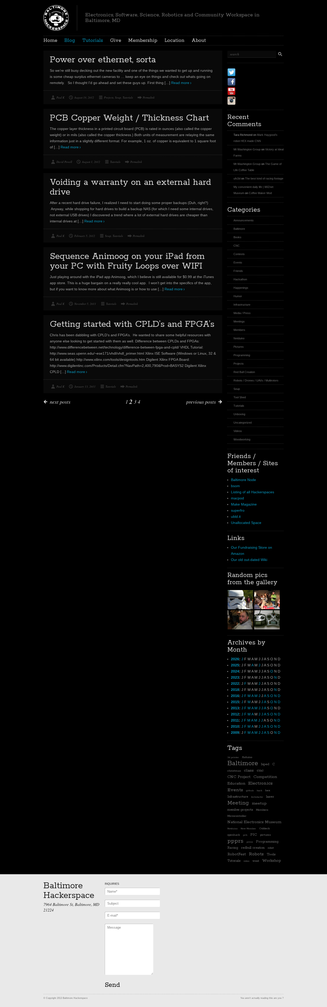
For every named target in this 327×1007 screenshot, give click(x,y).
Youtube (248, 91)
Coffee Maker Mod (260, 193)
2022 (235, 683)
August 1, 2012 (91, 162)
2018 (235, 690)
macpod (237, 498)
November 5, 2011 (85, 304)
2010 (235, 726)
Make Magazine (244, 504)
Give (115, 41)
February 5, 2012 (84, 236)
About (199, 41)
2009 (235, 732)
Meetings (239, 321)
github (250, 790)
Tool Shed (239, 397)
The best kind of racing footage (264, 178)
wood (255, 861)
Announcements (243, 220)
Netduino (238, 338)
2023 (235, 677)
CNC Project (238, 776)
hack (259, 790)
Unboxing (239, 414)
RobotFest (236, 854)
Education (236, 783)
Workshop (271, 860)
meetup (259, 803)
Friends (238, 270)
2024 (235, 671)
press (250, 841)
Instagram (250, 100)
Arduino (247, 757)
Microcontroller (236, 816)
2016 (235, 696)
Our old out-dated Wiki (249, 560)
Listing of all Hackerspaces (252, 492)
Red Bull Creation (244, 372)
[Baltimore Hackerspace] (56, 17)
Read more (180, 83)
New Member (248, 828)
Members (239, 329)
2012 (235, 714)
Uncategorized (242, 422)
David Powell (64, 162)
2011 (235, 720)
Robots (256, 854)
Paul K (60, 97)
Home (50, 41)
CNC (236, 245)
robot (271, 848)
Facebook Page (256, 81)
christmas (234, 771)
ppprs (235, 841)
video (246, 860)
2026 (235, 659)
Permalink (149, 97)
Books (237, 237)
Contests (239, 254)
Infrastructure (241, 304)
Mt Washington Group (247, 149)
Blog (69, 41)
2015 (235, 702)
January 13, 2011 (85, 386)
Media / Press (242, 313)
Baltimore (239, 228)
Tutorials (92, 41)
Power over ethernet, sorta (103, 59)
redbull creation (253, 848)
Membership (142, 41)
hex (267, 790)
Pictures (238, 346)
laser (270, 796)
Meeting (238, 803)
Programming (241, 355)
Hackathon (240, 279)
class (249, 770)
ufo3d (236, 178)
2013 (235, 708)
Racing (232, 848)
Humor (237, 296)
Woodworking (241, 439)
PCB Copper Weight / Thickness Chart (129, 118)
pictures (265, 835)
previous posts (201, 401)
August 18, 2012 (84, 97)
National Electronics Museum (254, 822)
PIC (253, 834)
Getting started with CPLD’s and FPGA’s (132, 324)
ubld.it (236, 516)
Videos (237, 431)
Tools (271, 854)
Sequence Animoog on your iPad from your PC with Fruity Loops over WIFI (127, 261)
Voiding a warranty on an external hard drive (130, 187)
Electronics (260, 783)
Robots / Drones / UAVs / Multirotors (255, 380)
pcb (245, 834)
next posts (60, 401)
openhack (233, 835)
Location (174, 41)
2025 (235, 665)
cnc (260, 770)
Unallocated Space (246, 523)
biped (265, 764)
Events (237, 262)
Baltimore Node (243, 480)
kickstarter (257, 796)
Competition (265, 777)
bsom (235, 486)
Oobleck (264, 828)
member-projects (240, 810)
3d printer (233, 757)
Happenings (240, 287)
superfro (237, 510)
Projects (108, 97)
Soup (118, 97)
